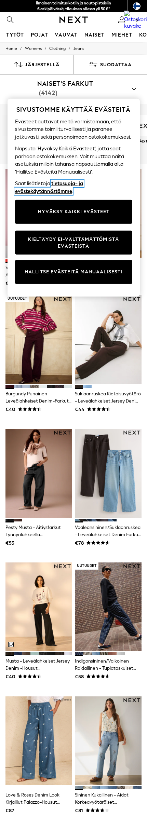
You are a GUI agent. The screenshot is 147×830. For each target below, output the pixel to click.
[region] (74, 198)
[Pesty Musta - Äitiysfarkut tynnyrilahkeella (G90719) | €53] (38, 473)
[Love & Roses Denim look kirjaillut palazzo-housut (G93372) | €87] (38, 740)
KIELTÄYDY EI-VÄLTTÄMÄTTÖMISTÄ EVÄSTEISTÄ (73, 242)
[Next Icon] (73, 19)
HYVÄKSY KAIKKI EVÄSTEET (73, 212)
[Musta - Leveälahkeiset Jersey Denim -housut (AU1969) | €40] (38, 606)
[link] (10, 19)
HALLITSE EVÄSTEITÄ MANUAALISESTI (73, 272)
